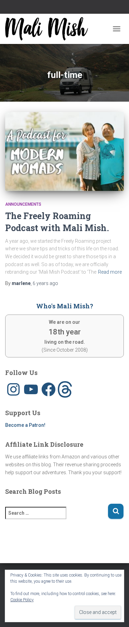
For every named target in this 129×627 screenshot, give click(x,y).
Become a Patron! (25, 425)
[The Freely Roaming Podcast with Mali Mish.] (64, 151)
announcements (23, 204)
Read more (110, 272)
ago (45, 283)
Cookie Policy (22, 599)
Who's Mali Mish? (64, 306)
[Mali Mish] (49, 29)
